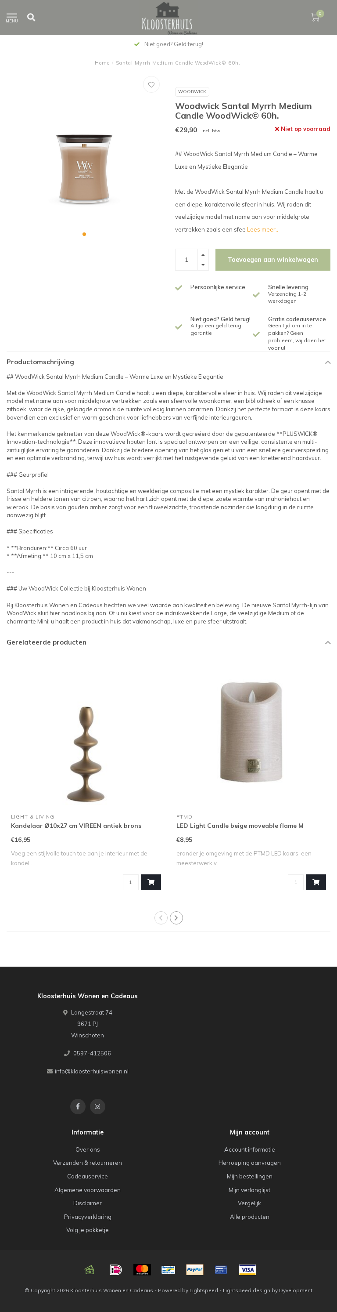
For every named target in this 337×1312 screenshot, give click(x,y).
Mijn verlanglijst (249, 1189)
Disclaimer (87, 1203)
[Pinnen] (221, 1269)
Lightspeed (204, 1290)
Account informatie (249, 1149)
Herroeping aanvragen (250, 1162)
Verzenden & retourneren (87, 1162)
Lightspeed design (246, 1290)
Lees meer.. (262, 229)
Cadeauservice (87, 1176)
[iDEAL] (116, 1269)
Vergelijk (249, 1203)
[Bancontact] (168, 1269)
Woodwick (192, 91)
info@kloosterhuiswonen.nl (92, 1071)
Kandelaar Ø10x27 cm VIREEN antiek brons (76, 826)
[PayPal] (195, 1269)
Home (102, 63)
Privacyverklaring (87, 1216)
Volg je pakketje (87, 1229)
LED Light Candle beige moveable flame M (240, 826)
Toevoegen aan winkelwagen (273, 260)
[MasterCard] (142, 1269)
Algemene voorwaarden (87, 1189)
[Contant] (89, 1269)
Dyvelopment (295, 1290)
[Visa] (247, 1269)
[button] (84, 234)
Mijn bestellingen (249, 1176)
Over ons (87, 1149)
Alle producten (249, 1216)
